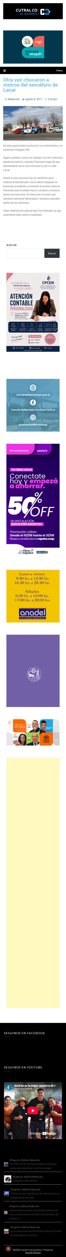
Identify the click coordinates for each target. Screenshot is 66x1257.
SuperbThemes (33, 1252)
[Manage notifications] (8, 1248)
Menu (59, 70)
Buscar (11, 244)
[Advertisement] (33, 883)
